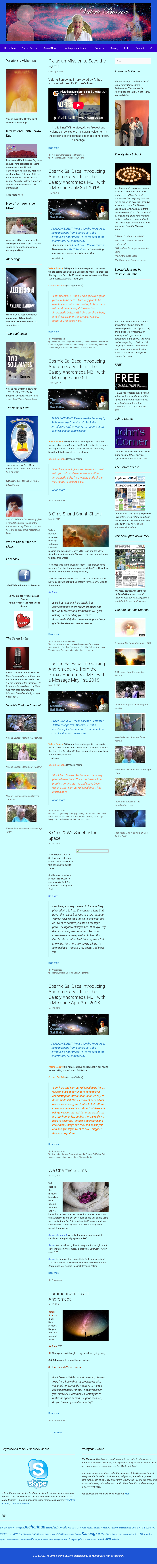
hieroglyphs (45, 1534)
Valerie (81, 158)
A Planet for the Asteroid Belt (129, 236)
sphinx (60, 1540)
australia (103, 1528)
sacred (45, 1540)
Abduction (56, 1154)
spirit (65, 1540)
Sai (49, 1540)
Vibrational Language (84, 650)
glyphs (35, 1534)
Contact (140, 48)
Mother (73, 819)
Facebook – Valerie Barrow (88, 245)
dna (9, 1534)
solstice (54, 1540)
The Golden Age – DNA (95, 647)
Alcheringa (56, 158)
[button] (37, 48)
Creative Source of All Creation (67, 816)
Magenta (110, 1534)
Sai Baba (74, 973)
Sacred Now (50, 48)
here (16, 325)
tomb (100, 1539)
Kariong (114, 48)
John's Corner (140, 458)
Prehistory (56, 155)
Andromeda (77, 342)
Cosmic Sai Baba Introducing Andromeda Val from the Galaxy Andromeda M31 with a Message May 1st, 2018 (76, 672)
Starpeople (72, 158)
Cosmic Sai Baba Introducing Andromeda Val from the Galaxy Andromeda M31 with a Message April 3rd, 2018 (76, 994)
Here (37, 686)
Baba (109, 1528)
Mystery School (134, 1534)
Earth (64, 158)
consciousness (90, 342)
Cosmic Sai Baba (93, 1154)
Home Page (10, 48)
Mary (116, 1534)
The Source (53, 347)
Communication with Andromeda (68, 1296)
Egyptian (27, 1534)
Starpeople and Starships (72, 155)
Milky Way (64, 819)
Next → (61, 1432)
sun (84, 1539)
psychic (2, 1540)
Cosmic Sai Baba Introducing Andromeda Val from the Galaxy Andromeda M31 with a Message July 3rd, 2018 (76, 179)
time (92, 1157)
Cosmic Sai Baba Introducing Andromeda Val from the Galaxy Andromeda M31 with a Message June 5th (76, 369)
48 (55, 1432)
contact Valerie (21, 1503)
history (52, 1534)
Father (89, 816)
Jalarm (60, 1534)
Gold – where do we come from (79, 644)
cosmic (55, 973)
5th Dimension (7, 1527)
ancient (49, 1528)
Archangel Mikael (90, 1527)
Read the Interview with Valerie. (131, 601)
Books (98, 48)
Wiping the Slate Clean (126, 256)
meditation (123, 1534)
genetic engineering (57, 1157)
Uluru (107, 1539)
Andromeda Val (58, 339)
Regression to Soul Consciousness (18, 1540)
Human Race (72, 1157)
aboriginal (56, 342)
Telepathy (102, 344)
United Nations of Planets (70, 347)
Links (127, 48)
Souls (87, 819)
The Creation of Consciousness (130, 260)
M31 (57, 819)
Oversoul (80, 819)
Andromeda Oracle (74, 1528)
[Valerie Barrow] (78, 22)
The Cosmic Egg (77, 647)
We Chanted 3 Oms (67, 1170)
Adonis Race (67, 1154)
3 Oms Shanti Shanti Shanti (75, 514)
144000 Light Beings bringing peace (67, 813)
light (61, 344)
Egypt (21, 1534)
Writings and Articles (75, 48)
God (68, 973)
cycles (62, 973)
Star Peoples (63, 647)
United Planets (89, 347)
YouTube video (77, 249)
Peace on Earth (70, 344)
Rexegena (82, 344)
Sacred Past (28, 48)
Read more (53, 147)
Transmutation (67, 650)
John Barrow (75, 1534)
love (103, 1534)
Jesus (96, 816)
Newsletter (146, 1534)
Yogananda (84, 973)
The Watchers (54, 650)
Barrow (115, 1528)
